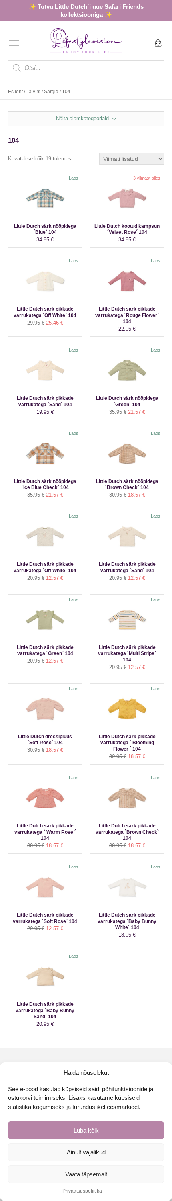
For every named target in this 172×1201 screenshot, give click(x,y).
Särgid (51, 91)
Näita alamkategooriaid (83, 118)
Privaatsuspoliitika (82, 1191)
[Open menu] (14, 43)
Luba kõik (86, 1130)
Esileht (15, 91)
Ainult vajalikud (86, 1152)
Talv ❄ (33, 91)
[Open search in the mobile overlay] (86, 68)
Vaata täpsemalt (86, 1174)
